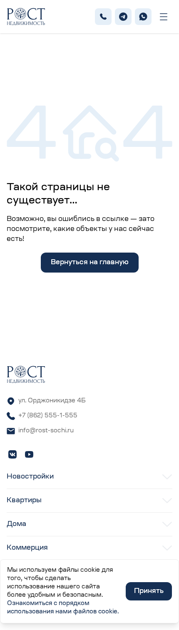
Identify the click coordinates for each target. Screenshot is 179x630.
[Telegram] (123, 16)
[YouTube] (29, 454)
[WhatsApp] (143, 16)
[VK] (12, 454)
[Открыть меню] (163, 16)
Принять (149, 591)
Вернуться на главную (90, 262)
